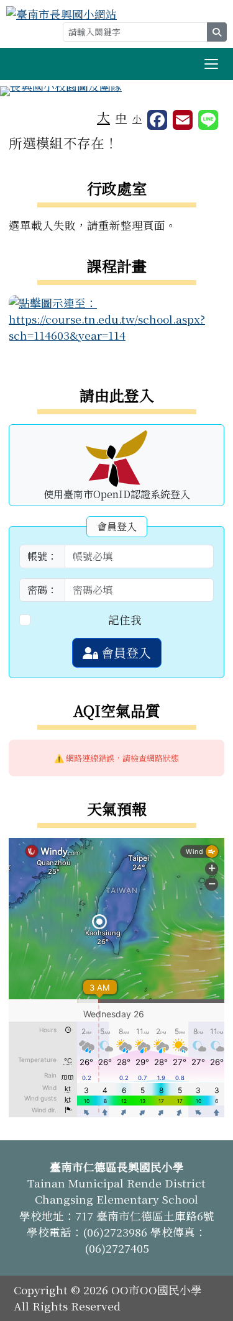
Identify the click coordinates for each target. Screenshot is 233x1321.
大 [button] (103, 116)
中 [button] (121, 117)
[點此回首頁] (116, 91)
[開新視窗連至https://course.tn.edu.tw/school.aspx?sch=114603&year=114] (116, 317)
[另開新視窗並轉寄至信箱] (183, 120)
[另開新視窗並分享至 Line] (208, 120)
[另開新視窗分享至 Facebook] (157, 120)
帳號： (42, 556)
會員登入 (124, 652)
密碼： (42, 590)
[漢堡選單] (211, 64)
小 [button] (137, 118)
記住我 (125, 619)
